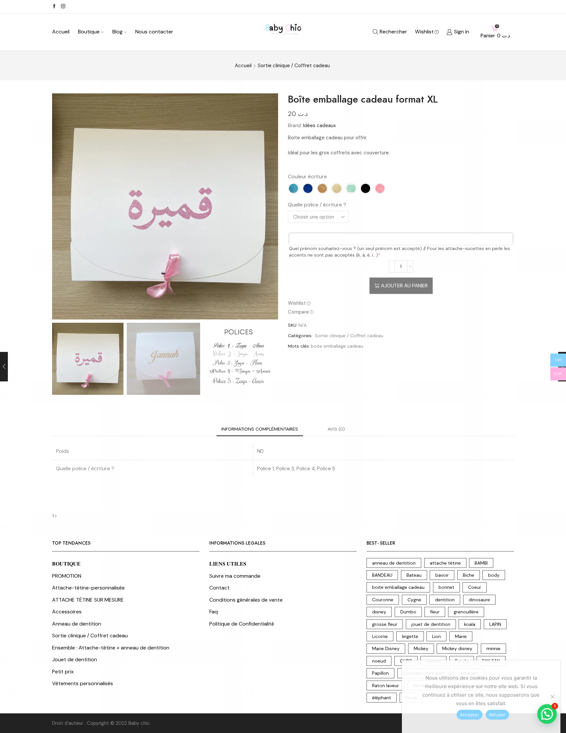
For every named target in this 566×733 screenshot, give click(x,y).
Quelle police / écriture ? (317, 204)
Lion (436, 636)
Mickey (421, 648)
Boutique (89, 31)
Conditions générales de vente (246, 599)
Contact (219, 587)
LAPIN (495, 624)
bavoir (442, 575)
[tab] (260, 429)
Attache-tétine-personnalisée (88, 587)
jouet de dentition (430, 624)
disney (379, 612)
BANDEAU (382, 575)
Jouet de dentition (74, 659)
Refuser (497, 714)
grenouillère (466, 612)
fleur (435, 612)
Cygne (414, 600)
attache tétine (445, 563)
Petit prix (63, 671)
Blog (117, 31)
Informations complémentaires (259, 429)
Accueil (60, 31)
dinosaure (479, 600)
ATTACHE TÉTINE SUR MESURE (88, 599)
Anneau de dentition (76, 623)
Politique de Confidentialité (241, 623)
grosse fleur (384, 624)
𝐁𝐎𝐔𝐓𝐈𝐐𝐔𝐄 (66, 563)
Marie (461, 636)
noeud (379, 661)
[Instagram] (63, 6)
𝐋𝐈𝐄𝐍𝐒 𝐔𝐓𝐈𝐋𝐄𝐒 (227, 563)
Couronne (382, 600)
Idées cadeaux (319, 125)
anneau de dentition (394, 563)
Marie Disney (386, 648)
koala (469, 624)
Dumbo (408, 612)
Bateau (414, 575)
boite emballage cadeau (337, 346)
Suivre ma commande (234, 575)
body (494, 575)
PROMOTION (66, 575)
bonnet (446, 587)
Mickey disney (457, 648)
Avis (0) (336, 429)
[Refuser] (552, 696)
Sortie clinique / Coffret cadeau (294, 65)
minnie (493, 648)
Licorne (380, 636)
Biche (468, 575)
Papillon (380, 673)
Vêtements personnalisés (82, 683)
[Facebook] (54, 6)
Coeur (474, 587)
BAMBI (481, 563)
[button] (547, 714)
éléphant (381, 698)
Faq (213, 611)
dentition (445, 600)
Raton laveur (385, 685)
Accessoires (67, 611)
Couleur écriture (307, 176)
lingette (410, 636)
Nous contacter (154, 31)
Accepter (469, 714)
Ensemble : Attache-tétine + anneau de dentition (110, 647)
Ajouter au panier (404, 285)
